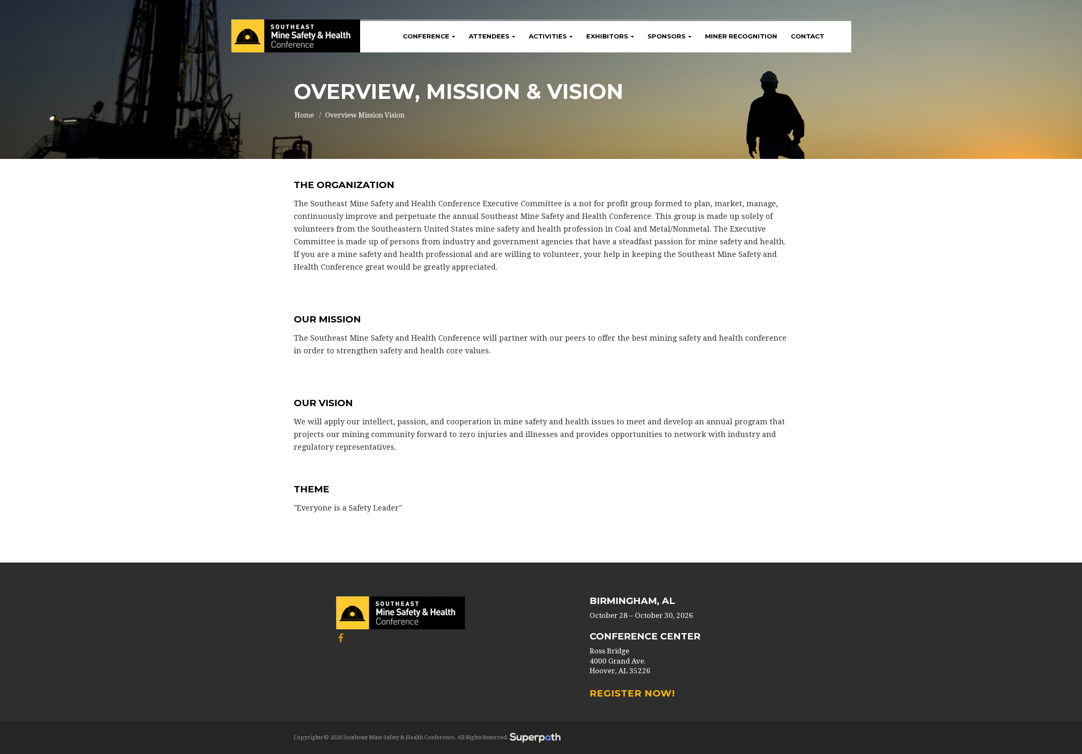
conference (427, 36)
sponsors (667, 36)
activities (548, 36)
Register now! (632, 693)
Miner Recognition (741, 36)
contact (807, 36)
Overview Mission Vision (364, 115)
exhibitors (608, 36)
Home (304, 115)
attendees (490, 36)
